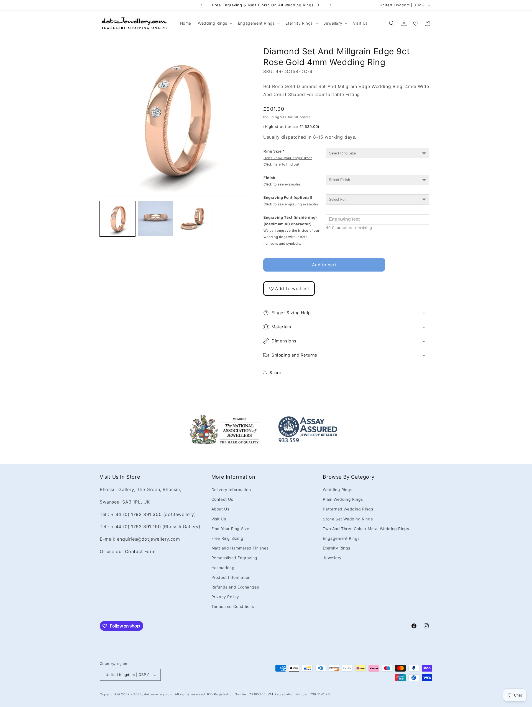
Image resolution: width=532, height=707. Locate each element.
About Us (220, 509)
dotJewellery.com (158, 694)
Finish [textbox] (282, 181)
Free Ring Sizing (227, 538)
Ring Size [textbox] (288, 157)
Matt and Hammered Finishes (240, 548)
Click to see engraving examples (291, 204)
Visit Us (218, 519)
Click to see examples (282, 184)
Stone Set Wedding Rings (348, 519)
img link (224, 417)
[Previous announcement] (201, 5)
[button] (215, 23)
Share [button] (275, 372)
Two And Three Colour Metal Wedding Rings (366, 528)
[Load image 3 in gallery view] (193, 218)
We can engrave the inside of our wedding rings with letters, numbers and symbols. (291, 237)
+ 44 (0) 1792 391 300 (136, 514)
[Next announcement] (330, 5)
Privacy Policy (225, 596)
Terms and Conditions (232, 606)
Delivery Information (231, 489)
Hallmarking (223, 567)
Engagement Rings (341, 538)
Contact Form (140, 551)
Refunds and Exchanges (235, 587)
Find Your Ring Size (230, 528)
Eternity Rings (336, 548)
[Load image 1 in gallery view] (117, 218)
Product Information (230, 577)
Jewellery (332, 557)
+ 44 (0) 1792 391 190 (136, 526)
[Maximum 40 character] (291, 230)
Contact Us (222, 499)
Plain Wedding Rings (343, 499)
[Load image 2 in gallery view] (155, 218)
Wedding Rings (337, 489)
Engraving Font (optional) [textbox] (291, 200)
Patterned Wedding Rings (348, 509)
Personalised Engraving (234, 557)
